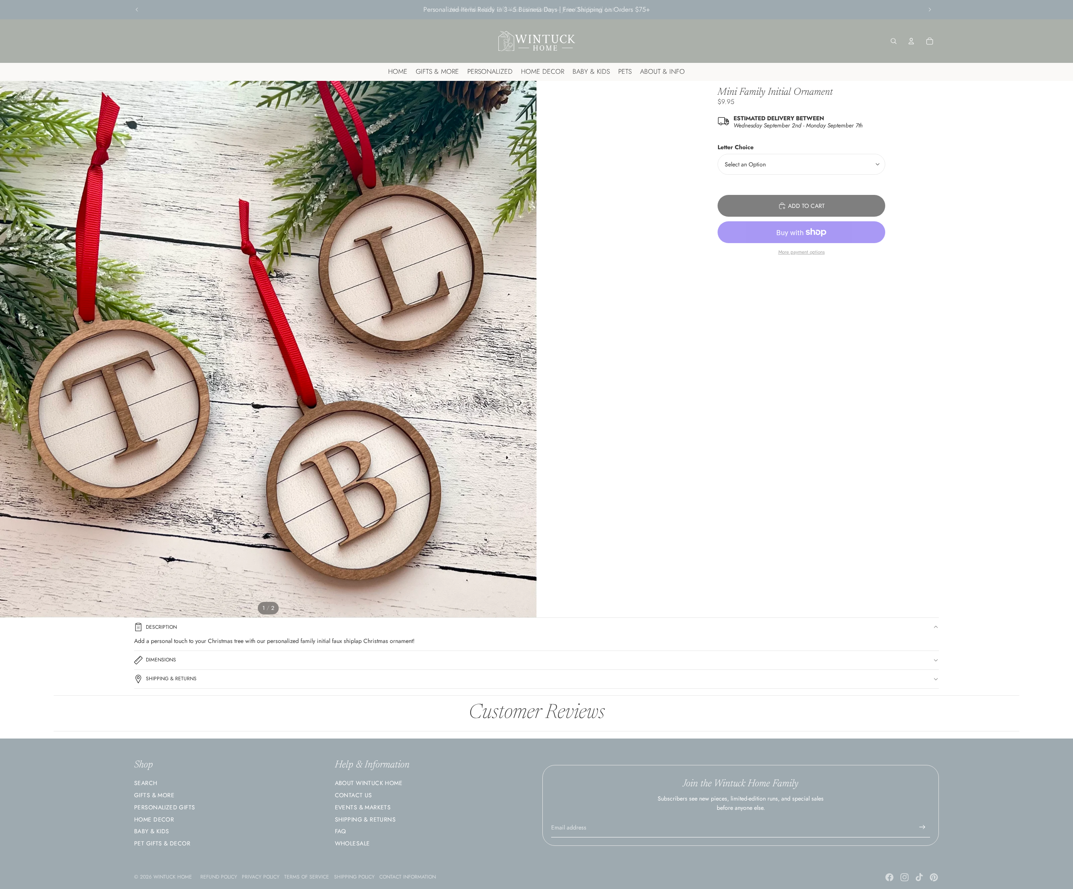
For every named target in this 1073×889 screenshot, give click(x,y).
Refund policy (218, 877)
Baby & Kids (151, 831)
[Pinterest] (934, 877)
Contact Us (353, 795)
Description (161, 627)
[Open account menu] (911, 41)
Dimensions (161, 660)
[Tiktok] (919, 877)
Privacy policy (261, 877)
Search (146, 783)
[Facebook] (889, 877)
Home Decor (154, 819)
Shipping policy (354, 877)
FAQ (340, 831)
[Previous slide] (137, 9)
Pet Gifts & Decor (162, 843)
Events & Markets (363, 807)
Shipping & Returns (171, 678)
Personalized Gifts (164, 807)
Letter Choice (736, 147)
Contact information (407, 877)
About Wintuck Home (369, 783)
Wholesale (352, 843)
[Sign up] (922, 827)
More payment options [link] (801, 252)
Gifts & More (154, 795)
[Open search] (893, 41)
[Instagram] (904, 877)
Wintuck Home (172, 877)
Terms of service (306, 877)
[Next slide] (929, 9)
